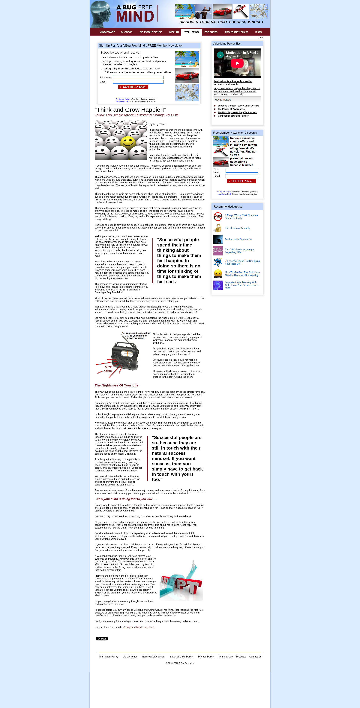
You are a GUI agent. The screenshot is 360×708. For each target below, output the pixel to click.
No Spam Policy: (136, 99)
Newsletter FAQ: (136, 101)
